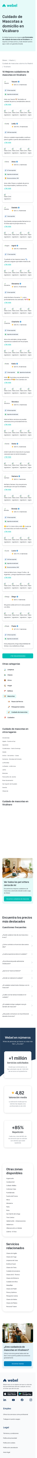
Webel (4, 60)
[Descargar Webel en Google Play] (25, 1394)
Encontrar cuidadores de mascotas (18, 899)
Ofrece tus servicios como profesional (15, 1414)
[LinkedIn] (4, 1399)
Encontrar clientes (18, 1363)
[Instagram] (30, 1399)
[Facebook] (22, 1399)
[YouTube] (13, 1399)
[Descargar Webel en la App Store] (10, 1394)
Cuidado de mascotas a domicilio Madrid (17, 63)
